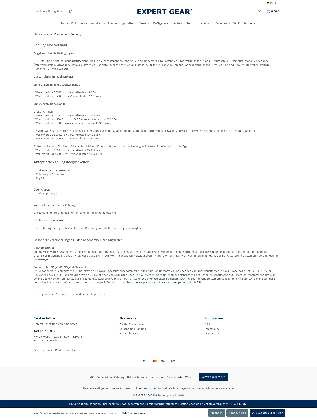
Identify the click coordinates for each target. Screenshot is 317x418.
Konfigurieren (237, 413)
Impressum (212, 329)
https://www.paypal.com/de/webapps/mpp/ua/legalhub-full (164, 282)
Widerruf (190, 377)
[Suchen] (70, 11)
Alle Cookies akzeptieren (267, 413)
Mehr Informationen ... (133, 412)
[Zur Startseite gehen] (165, 11)
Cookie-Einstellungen (132, 324)
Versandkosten (148, 388)
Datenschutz (212, 333)
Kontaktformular (65, 350)
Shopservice (127, 318)
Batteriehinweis (129, 333)
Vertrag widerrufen (213, 377)
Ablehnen (217, 413)
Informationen (215, 318)
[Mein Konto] (259, 11)
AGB (207, 324)
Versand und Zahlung (132, 329)
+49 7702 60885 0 (45, 331)
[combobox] (50, 11)
